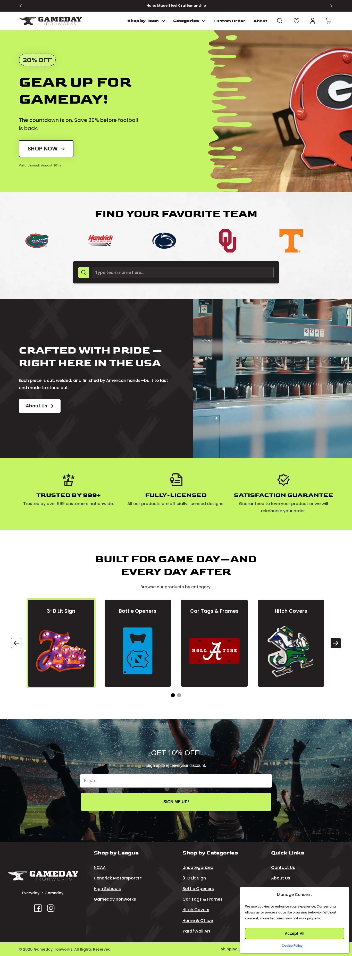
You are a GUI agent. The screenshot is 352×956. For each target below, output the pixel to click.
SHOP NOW (43, 148)
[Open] (279, 20)
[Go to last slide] (16, 643)
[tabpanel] (61, 643)
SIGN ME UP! (176, 802)
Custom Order (229, 21)
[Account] (312, 20)
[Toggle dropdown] (163, 21)
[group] (49, 241)
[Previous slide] (24, 6)
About (260, 21)
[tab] (173, 695)
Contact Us (283, 867)
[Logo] (50, 21)
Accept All (294, 933)
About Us (36, 406)
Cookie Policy (292, 945)
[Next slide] (328, 6)
